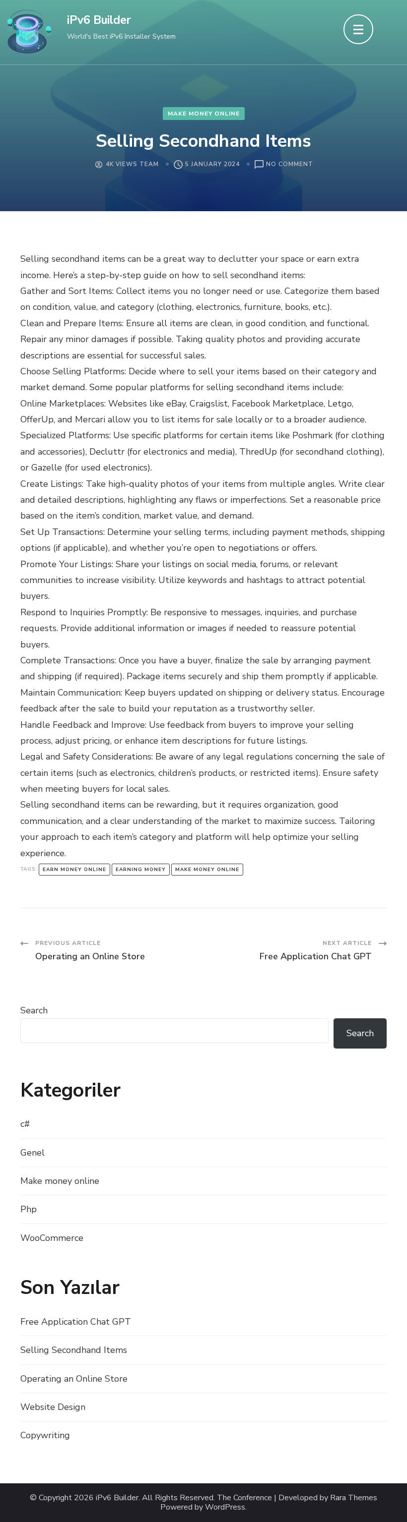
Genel (32, 1153)
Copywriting (45, 1435)
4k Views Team (132, 164)
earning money (141, 869)
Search (34, 1010)
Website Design (52, 1407)
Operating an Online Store (74, 1379)
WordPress (225, 1507)
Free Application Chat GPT (75, 1322)
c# (25, 1124)
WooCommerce (51, 1238)
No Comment (289, 165)
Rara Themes (353, 1498)
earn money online (74, 869)
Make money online (204, 113)
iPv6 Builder (99, 20)
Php (28, 1209)
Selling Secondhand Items (73, 1350)
